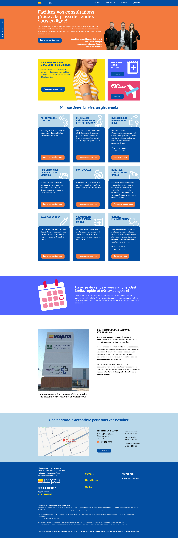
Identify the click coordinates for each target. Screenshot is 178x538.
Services (97, 3)
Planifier (117, 74)
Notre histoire (111, 3)
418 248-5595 (119, 151)
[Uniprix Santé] (45, 3)
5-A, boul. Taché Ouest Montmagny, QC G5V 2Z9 (105, 436)
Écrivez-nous (104, 450)
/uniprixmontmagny (132, 479)
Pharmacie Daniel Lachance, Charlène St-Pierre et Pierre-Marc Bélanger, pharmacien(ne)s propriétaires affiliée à (52, 472)
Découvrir (117, 96)
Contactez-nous (120, 157)
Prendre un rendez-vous (49, 40)
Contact (124, 3)
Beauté (137, 3)
